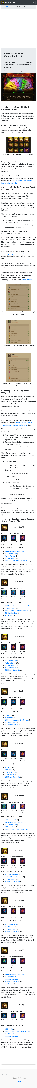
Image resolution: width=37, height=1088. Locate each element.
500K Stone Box (11, 924)
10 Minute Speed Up (12, 777)
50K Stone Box (10, 772)
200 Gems (8, 615)
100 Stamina (9, 927)
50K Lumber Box (11, 613)
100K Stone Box (11, 554)
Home (5, 1074)
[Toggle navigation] (24, 2)
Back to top (18, 1082)
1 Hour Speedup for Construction (17, 720)
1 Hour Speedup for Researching (16, 561)
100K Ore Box (10, 558)
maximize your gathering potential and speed (17, 254)
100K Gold (9, 1029)
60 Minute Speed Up (12, 670)
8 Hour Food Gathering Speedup (16, 611)
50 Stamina (9, 718)
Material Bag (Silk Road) (13, 877)
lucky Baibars (27, 280)
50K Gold (8, 715)
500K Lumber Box (11, 874)
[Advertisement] (18, 28)
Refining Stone (10, 663)
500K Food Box (10, 668)
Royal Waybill (10, 556)
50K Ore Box (9, 775)
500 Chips (8, 770)
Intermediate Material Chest (15, 551)
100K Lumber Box (11, 725)
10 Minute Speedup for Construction (18, 606)
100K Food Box (10, 722)
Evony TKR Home (7, 7)
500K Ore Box (10, 879)
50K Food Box (10, 608)
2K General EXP (10, 820)
